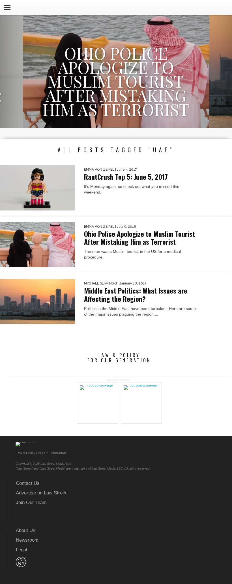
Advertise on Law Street (41, 493)
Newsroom (27, 540)
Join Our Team (31, 502)
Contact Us (28, 483)
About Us (25, 530)
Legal (21, 549)
